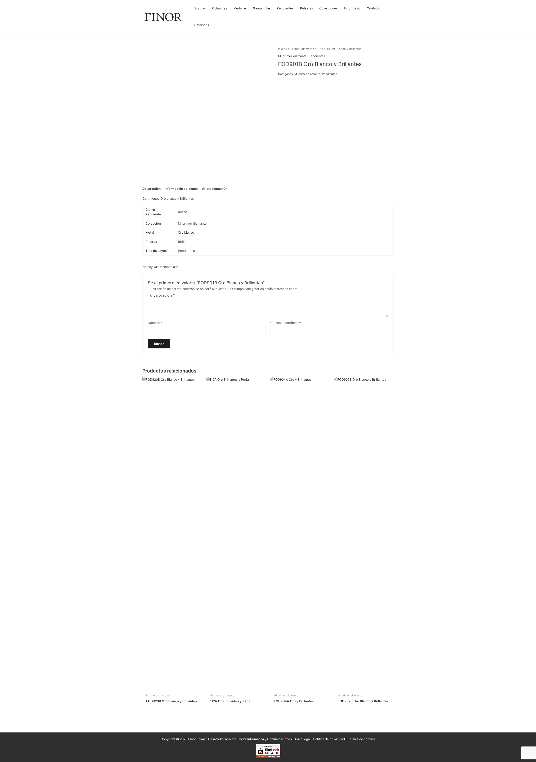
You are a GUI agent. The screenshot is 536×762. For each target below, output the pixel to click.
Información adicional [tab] (181, 189)
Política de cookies (361, 739)
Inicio (281, 48)
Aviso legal (303, 739)
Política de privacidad (329, 739)
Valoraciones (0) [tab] (214, 189)
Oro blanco (186, 232)
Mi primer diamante (301, 48)
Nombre (155, 323)
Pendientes (316, 56)
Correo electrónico (285, 323)
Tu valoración (161, 295)
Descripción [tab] (151, 189)
